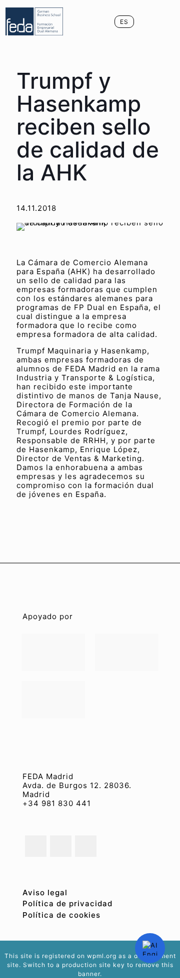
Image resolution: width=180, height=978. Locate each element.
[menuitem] (124, 21)
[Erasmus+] (53, 699)
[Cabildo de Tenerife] (126, 652)
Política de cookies (61, 915)
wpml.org (101, 956)
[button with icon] (35, 846)
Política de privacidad (67, 903)
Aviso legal (45, 892)
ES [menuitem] (124, 21)
